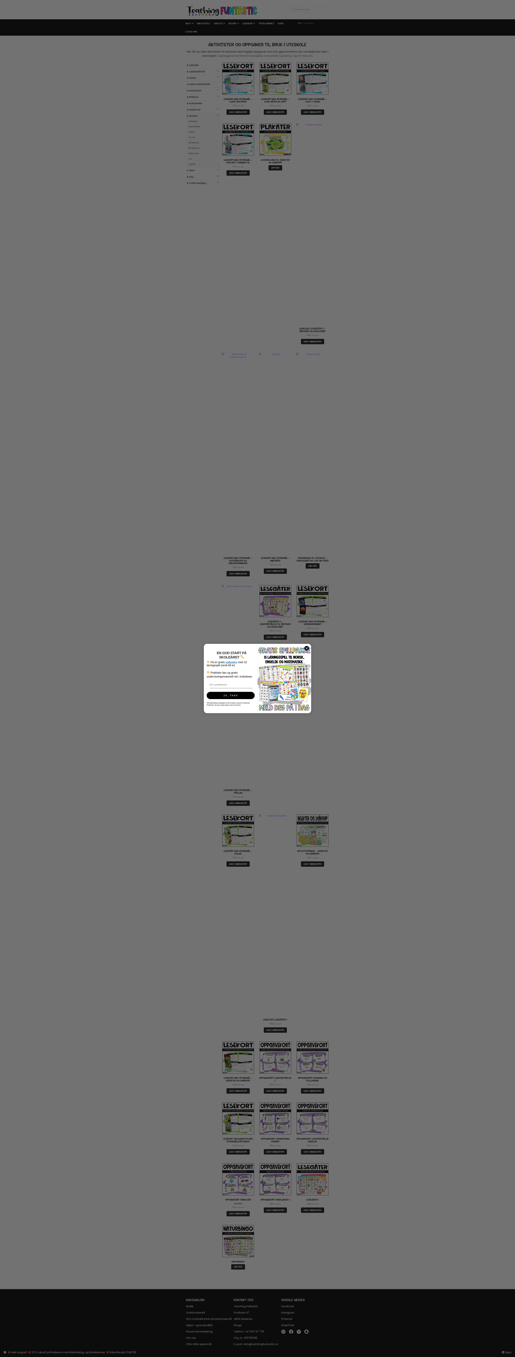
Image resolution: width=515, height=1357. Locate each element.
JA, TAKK (230, 695)
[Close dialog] (306, 648)
